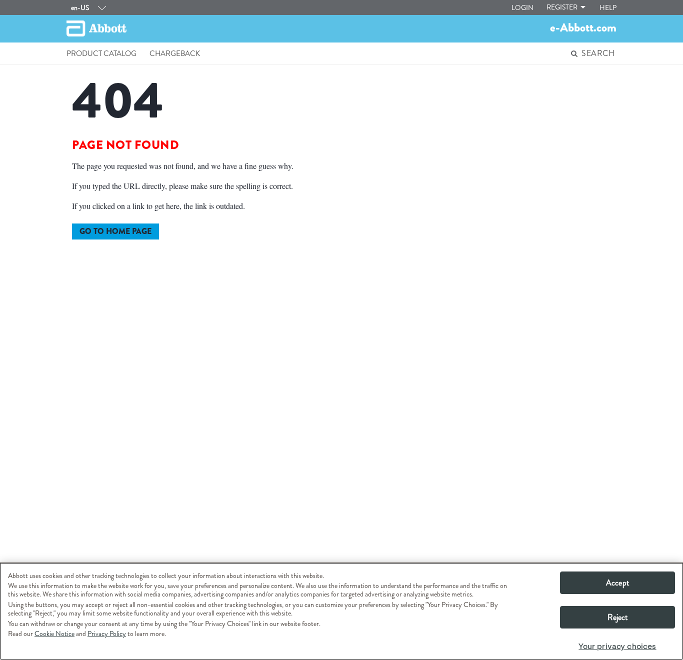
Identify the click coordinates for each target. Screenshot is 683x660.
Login (523, 7)
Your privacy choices (617, 646)
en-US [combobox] (80, 7)
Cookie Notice (54, 633)
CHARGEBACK (175, 53)
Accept (617, 582)
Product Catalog (101, 53)
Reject (618, 617)
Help (608, 7)
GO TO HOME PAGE (116, 231)
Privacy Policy (107, 633)
